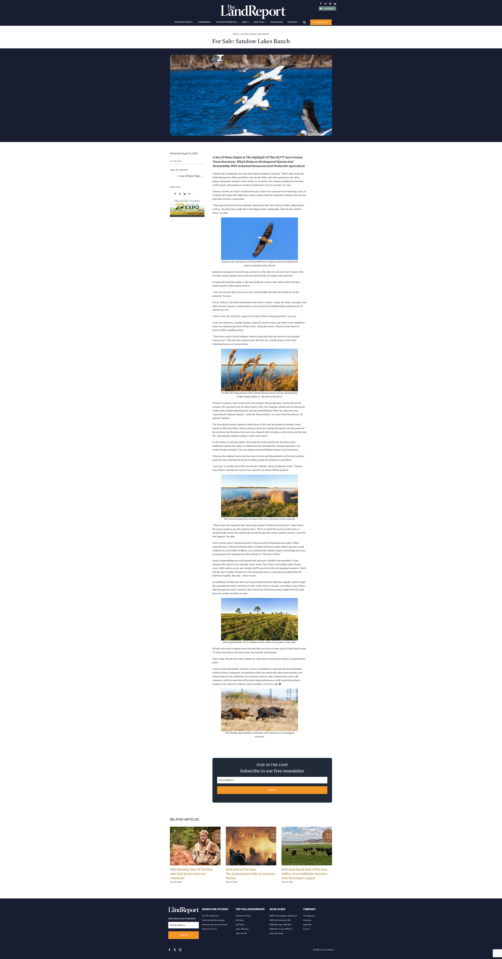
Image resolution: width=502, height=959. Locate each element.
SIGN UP (272, 790)
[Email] (189, 194)
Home (236, 34)
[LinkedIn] (184, 194)
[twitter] (325, 4)
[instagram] (330, 4)
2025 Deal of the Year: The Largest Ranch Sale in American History (251, 874)
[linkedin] (335, 4)
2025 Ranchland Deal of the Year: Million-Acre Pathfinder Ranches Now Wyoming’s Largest (304, 874)
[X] (180, 194)
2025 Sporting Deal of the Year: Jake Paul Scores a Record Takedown (191, 874)
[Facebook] (175, 194)
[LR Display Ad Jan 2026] (187, 200)
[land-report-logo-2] (253, 6)
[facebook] (321, 4)
